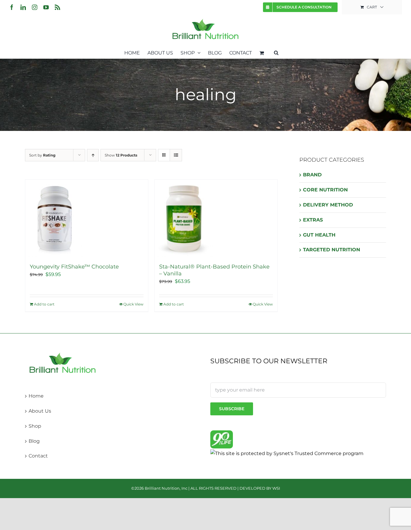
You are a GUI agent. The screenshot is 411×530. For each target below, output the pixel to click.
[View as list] (176, 155)
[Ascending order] (93, 155)
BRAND (312, 175)
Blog (34, 441)
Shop (35, 426)
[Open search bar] (276, 52)
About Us (40, 411)
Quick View (133, 304)
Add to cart (44, 304)
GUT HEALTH (319, 235)
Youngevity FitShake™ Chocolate (74, 266)
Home (36, 396)
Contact (38, 456)
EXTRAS (313, 220)
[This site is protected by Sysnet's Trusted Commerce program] (286, 453)
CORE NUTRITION (325, 190)
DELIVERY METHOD (328, 205)
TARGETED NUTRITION (331, 250)
